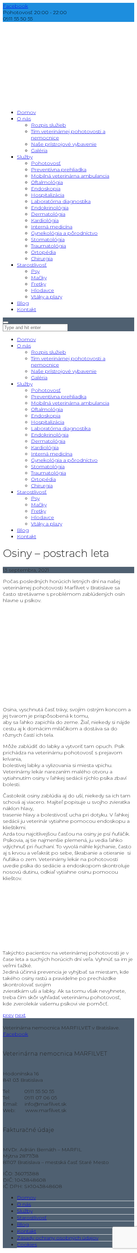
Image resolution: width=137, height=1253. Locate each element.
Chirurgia (42, 485)
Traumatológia (48, 473)
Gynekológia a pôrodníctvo (64, 460)
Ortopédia (43, 479)
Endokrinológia (49, 435)
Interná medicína (51, 454)
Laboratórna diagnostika (61, 428)
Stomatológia (48, 466)
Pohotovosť (46, 390)
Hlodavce (42, 517)
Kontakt (26, 536)
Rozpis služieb (48, 352)
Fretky (38, 511)
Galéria (39, 377)
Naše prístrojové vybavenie (64, 371)
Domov (26, 339)
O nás (24, 346)
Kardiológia (45, 447)
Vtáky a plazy (46, 524)
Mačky (39, 504)
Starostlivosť (32, 492)
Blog (23, 530)
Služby (25, 384)
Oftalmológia (47, 409)
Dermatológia (48, 441)
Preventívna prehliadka (58, 396)
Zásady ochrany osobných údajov (57, 1238)
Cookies (27, 1244)
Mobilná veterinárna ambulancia (70, 403)
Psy (35, 498)
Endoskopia (45, 415)
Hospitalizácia (47, 422)
